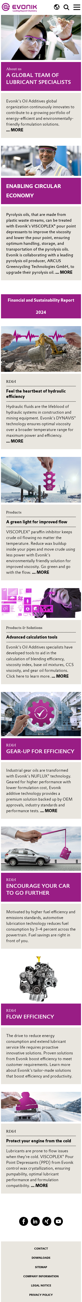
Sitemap (41, 1267)
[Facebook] (23, 1221)
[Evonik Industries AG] (19, 7)
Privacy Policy (41, 1294)
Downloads (41, 1257)
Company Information (41, 1276)
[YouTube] (58, 1221)
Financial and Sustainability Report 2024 (41, 306)
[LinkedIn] (35, 1221)
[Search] (66, 7)
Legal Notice (41, 1285)
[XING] (46, 1221)
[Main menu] (76, 6)
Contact (41, 1248)
